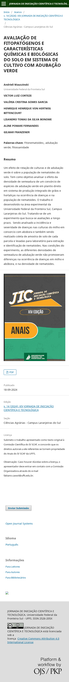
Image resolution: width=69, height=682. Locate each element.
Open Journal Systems (19, 523)
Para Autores (13, 572)
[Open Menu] (3, 3)
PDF (11, 372)
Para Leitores (13, 566)
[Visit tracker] (7, 593)
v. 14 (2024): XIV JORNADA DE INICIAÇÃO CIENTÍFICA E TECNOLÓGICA (33, 17)
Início (7, 12)
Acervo (18, 12)
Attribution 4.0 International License (33, 640)
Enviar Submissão (18, 508)
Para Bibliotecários (16, 577)
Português (12, 544)
